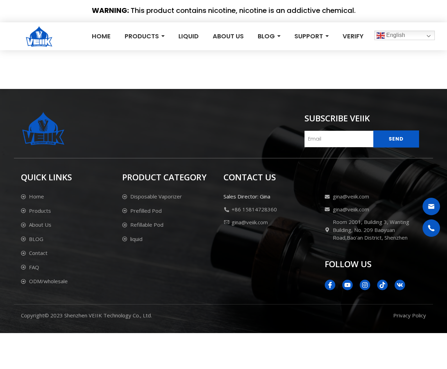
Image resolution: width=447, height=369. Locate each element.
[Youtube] (347, 285)
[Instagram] (365, 285)
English (395, 35)
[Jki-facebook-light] (330, 285)
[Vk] (400, 285)
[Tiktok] (382, 285)
